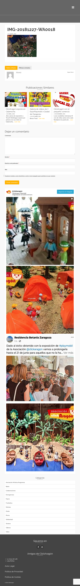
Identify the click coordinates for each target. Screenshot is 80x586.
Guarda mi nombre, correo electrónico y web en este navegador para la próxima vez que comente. (30, 176)
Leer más (17, 122)
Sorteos (8, 523)
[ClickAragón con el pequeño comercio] (64, 99)
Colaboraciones (11, 490)
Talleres (8, 527)
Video (7, 532)
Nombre (7, 157)
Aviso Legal (9, 566)
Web (6, 169)
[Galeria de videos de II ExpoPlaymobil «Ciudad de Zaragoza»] (40, 99)
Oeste (8, 511)
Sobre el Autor (11, 68)
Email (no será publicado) (12, 163)
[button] (40, 231)
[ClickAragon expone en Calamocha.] (16, 99)
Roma (8, 515)
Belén (7, 486)
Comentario (8, 135)
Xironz (18, 72)
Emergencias (10, 495)
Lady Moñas (10, 561)
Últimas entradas (24, 68)
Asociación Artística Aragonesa (15, 482)
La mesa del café (12, 559)
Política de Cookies (13, 577)
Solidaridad (9, 519)
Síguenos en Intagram (65, 192)
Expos (8, 499)
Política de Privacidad (14, 572)
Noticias (8, 507)
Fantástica (9, 503)
